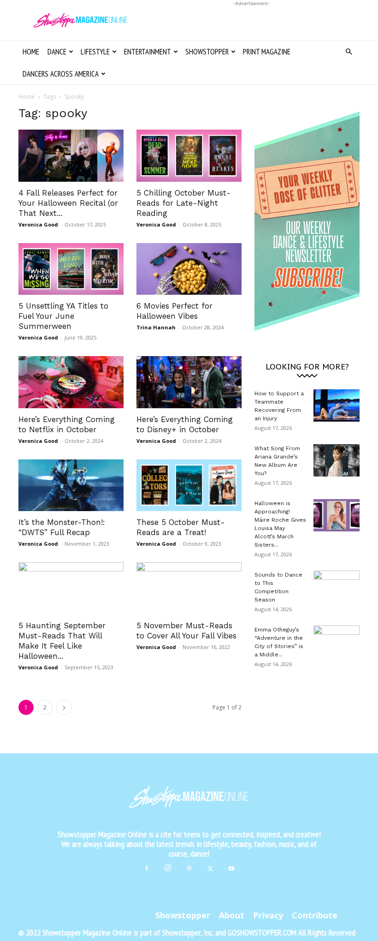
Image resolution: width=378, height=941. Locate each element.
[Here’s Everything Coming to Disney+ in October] (189, 382)
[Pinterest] (189, 869)
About (231, 915)
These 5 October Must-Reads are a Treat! (180, 527)
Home (31, 52)
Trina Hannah (156, 327)
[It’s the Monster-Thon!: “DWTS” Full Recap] (71, 485)
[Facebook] (146, 869)
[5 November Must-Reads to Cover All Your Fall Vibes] (189, 588)
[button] (348, 52)
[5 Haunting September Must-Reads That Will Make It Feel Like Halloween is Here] (71, 588)
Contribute (314, 915)
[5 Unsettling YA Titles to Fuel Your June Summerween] (71, 269)
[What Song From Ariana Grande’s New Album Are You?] (336, 460)
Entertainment (147, 52)
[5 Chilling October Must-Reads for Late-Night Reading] (189, 156)
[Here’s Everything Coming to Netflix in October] (71, 382)
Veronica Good (38, 224)
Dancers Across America (61, 74)
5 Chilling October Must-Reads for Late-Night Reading (183, 203)
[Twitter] (210, 869)
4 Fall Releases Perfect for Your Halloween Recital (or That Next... (68, 203)
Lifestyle (95, 52)
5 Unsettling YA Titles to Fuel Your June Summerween (63, 316)
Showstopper (207, 52)
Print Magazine (266, 52)
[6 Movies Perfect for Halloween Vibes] (189, 269)
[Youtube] (231, 869)
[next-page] (64, 707)
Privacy (268, 915)
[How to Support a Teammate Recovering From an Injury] (336, 405)
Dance (56, 52)
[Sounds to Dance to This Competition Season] (336, 587)
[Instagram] (167, 868)
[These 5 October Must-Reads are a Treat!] (189, 485)
